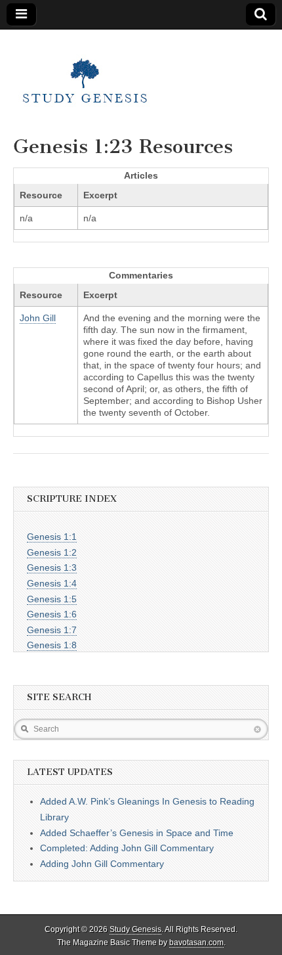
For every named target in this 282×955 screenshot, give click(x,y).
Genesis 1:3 (52, 567)
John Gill (38, 318)
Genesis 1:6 (52, 614)
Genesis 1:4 (52, 583)
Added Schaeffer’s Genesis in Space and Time (136, 833)
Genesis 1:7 (52, 630)
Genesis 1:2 (52, 552)
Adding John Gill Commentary (102, 863)
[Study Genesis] (85, 73)
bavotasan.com (196, 942)
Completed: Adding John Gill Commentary (127, 848)
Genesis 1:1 (52, 536)
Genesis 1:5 (52, 599)
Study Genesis (135, 929)
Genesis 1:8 (52, 645)
